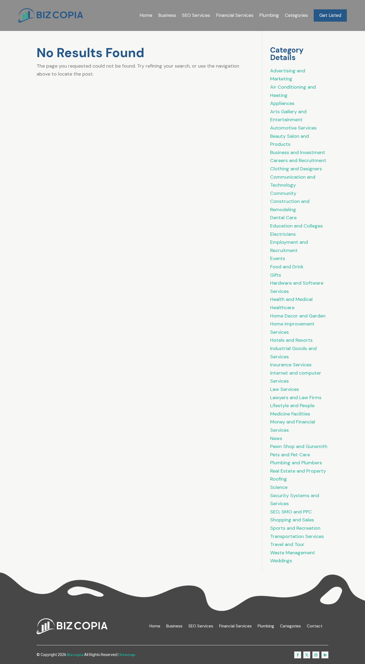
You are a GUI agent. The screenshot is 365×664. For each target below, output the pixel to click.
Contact (315, 626)
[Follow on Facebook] (297, 654)
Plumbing (269, 15)
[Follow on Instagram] (315, 654)
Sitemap (127, 654)
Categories (296, 15)
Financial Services (234, 15)
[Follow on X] (306, 654)
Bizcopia (75, 654)
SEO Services (196, 15)
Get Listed (330, 15)
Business (167, 15)
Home (145, 15)
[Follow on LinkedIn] (324, 654)
